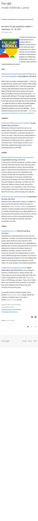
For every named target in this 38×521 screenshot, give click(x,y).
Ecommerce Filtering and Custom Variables (15, 123)
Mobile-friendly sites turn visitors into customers (17, 157)
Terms (35, 341)
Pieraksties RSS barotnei (9, 312)
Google (25, 341)
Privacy (30, 341)
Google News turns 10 (8, 231)
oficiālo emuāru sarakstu (14, 295)
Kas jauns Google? (9, 320)
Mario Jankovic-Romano (14, 304)
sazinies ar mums (11, 300)
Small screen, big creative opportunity (13, 196)
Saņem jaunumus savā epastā (11, 309)
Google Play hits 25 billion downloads (13, 268)
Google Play (29, 277)
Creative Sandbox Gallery (17, 206)
